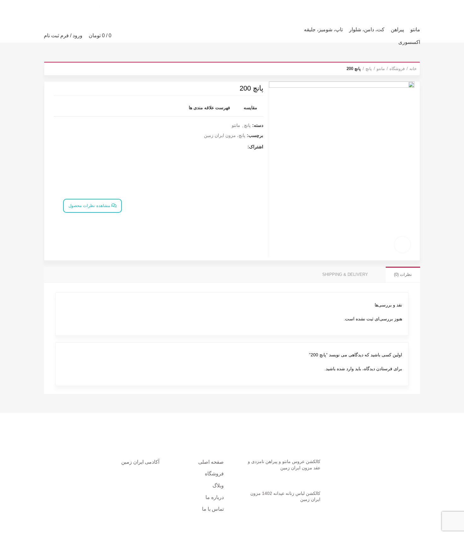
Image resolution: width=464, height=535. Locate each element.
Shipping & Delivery (345, 274)
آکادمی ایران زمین (140, 462)
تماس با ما (213, 509)
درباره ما (214, 497)
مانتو (381, 68)
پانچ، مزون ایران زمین (224, 135)
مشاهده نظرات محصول (89, 205)
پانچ (369, 68)
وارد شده (345, 368)
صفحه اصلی (211, 462)
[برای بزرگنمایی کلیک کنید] (402, 245)
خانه (413, 68)
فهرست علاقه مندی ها (209, 107)
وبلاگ (218, 485)
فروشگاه (397, 68)
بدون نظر (290, 477)
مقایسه (250, 107)
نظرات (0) (403, 274)
